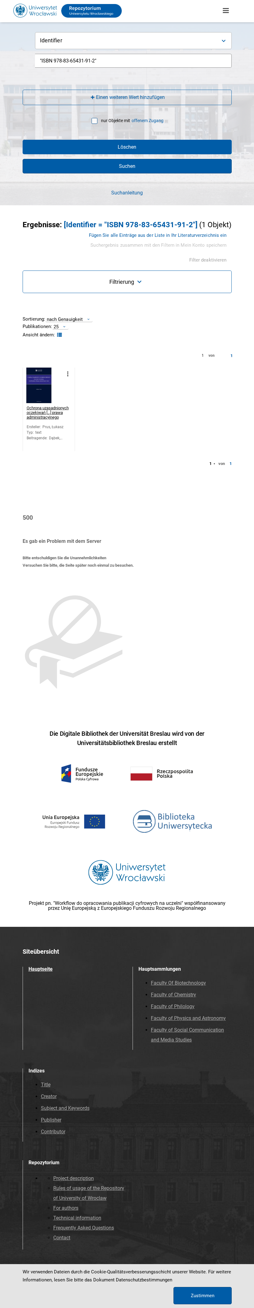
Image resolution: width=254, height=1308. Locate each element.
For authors (65, 1208)
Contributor (53, 1132)
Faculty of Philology (173, 1006)
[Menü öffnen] (226, 10)
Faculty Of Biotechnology (178, 983)
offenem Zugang (148, 120)
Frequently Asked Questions (83, 1228)
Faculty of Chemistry (173, 995)
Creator (49, 1096)
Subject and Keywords (65, 1108)
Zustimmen (202, 1295)
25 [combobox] (56, 326)
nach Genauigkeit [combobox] (65, 319)
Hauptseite (40, 969)
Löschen (127, 147)
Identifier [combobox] (51, 40)
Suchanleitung (127, 192)
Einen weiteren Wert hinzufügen (130, 97)
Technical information (77, 1218)
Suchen (127, 166)
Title (45, 1085)
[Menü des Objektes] (68, 374)
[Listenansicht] (59, 335)
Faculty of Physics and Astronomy (188, 1018)
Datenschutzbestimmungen (144, 1280)
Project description (73, 1178)
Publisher (51, 1120)
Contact (61, 1238)
